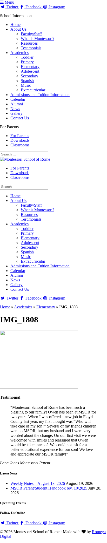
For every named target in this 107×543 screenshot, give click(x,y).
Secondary (29, 76)
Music (26, 85)
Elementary (30, 66)
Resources (29, 43)
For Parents (19, 135)
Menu (9, 2)
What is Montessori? (37, 38)
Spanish (27, 80)
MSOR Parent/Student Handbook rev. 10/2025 (48, 488)
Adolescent (30, 71)
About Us (18, 29)
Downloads (19, 140)
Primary (27, 62)
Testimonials (31, 48)
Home (15, 24)
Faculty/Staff (31, 34)
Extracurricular (33, 90)
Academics (19, 52)
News (15, 108)
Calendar (17, 99)
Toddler (27, 57)
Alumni (16, 104)
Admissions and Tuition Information (40, 94)
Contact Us (19, 118)
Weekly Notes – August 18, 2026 (37, 483)
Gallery (16, 113)
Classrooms (19, 145)
